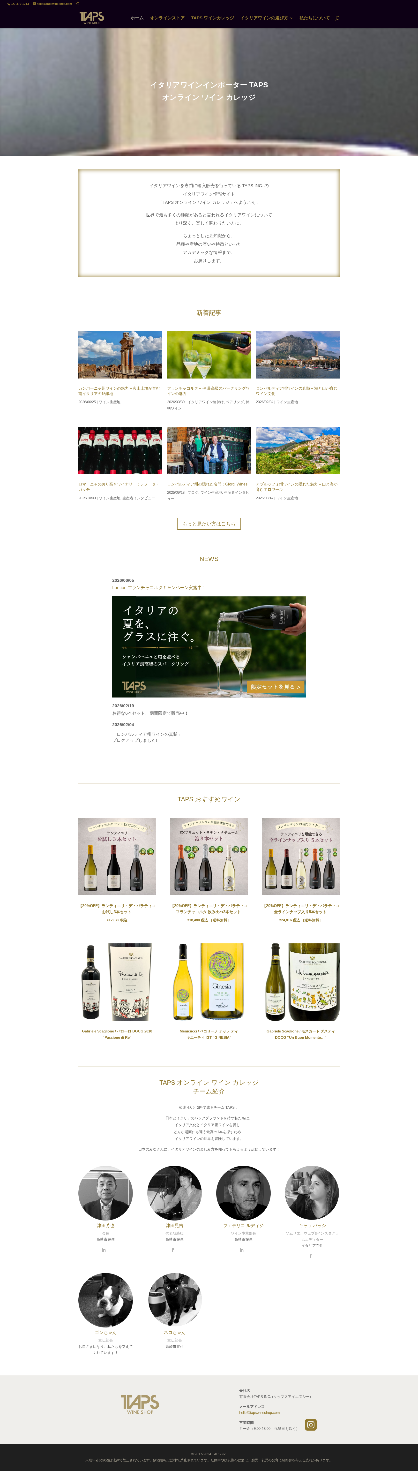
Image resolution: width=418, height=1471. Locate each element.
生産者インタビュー (138, 498)
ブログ (192, 492)
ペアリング (235, 402)
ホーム (137, 18)
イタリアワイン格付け (205, 402)
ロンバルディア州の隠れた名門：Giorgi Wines (207, 484)
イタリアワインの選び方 (264, 18)
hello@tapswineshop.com (260, 1412)
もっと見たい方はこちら (209, 523)
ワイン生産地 (109, 402)
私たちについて (314, 18)
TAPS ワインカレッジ (212, 18)
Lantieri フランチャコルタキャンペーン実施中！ (159, 587)
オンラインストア (167, 18)
